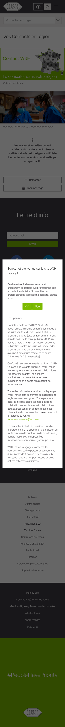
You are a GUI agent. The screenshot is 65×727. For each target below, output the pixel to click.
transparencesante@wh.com (23, 419)
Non (37, 306)
